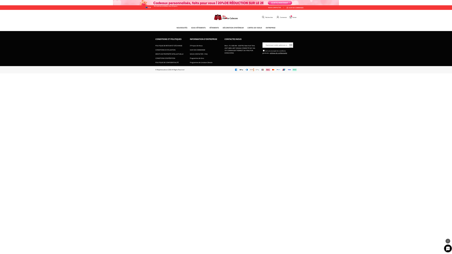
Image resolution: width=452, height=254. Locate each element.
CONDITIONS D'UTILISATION (165, 50)
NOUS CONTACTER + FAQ (199, 54)
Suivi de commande (296, 8)
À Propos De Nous (196, 46)
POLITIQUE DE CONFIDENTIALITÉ (167, 62)
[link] (198, 28)
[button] (267, 17)
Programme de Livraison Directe (201, 62)
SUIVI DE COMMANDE (197, 50)
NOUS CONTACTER (274, 8)
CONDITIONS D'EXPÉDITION (165, 58)
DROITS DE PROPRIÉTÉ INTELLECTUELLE (169, 54)
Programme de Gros (197, 58)
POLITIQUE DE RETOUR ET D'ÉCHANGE (168, 46)
